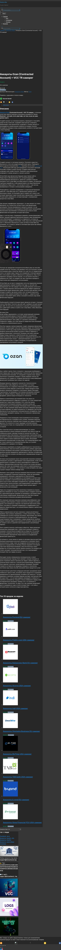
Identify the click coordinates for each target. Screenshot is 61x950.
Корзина (5, 23)
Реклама (8, 22)
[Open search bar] (2, 8)
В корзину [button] (11, 621)
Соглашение (9, 20)
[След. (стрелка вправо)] (2, 947)
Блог (7, 18)
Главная (5, 16)
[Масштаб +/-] (0, 945)
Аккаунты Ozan (10, 30)
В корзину (3, 90)
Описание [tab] (6, 105)
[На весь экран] (2, 945)
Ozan (30, 91)
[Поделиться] (3, 945)
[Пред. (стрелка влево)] (0, 947)
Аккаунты (3, 112)
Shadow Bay (3, 2)
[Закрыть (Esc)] (5, 945)
